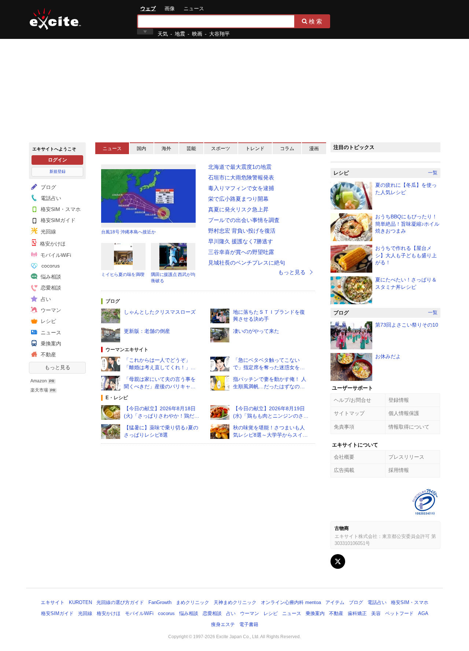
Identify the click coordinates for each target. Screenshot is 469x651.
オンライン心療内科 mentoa (291, 602)
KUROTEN (80, 602)
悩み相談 (50, 277)
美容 (376, 613)
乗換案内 (50, 343)
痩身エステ (223, 624)
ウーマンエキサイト (127, 349)
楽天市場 (39, 390)
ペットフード (399, 613)
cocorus (50, 266)
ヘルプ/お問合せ (352, 400)
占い (45, 299)
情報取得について (408, 427)
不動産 (47, 354)
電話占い (50, 198)
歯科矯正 (357, 613)
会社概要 (344, 457)
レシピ (47, 321)
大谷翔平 (219, 34)
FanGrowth (159, 602)
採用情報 (398, 470)
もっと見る (57, 367)
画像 (170, 8)
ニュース (194, 8)
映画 (197, 34)
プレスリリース (406, 457)
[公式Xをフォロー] (337, 561)
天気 (163, 34)
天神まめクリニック (235, 602)
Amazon (38, 380)
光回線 (47, 231)
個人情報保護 (403, 413)
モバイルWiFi (55, 255)
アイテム (334, 602)
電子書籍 (248, 624)
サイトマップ (349, 413)
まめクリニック (192, 602)
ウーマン (50, 310)
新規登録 (57, 171)
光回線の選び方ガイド (120, 602)
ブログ (47, 187)
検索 (316, 21)
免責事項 (344, 427)
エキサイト (55, 19)
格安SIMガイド (57, 220)
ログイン (57, 160)
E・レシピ (117, 397)
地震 (180, 34)
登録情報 (398, 400)
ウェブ (148, 8)
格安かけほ (52, 244)
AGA (423, 613)
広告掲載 (344, 470)
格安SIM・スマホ (60, 209)
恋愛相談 (50, 288)
